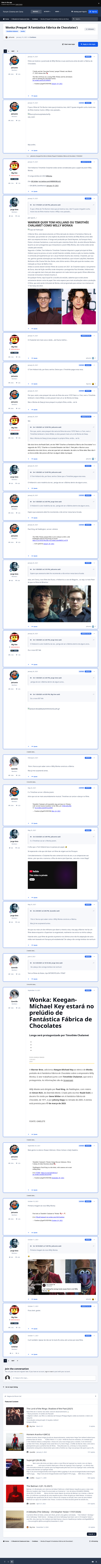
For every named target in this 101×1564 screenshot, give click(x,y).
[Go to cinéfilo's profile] (28, 1478)
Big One (14, 173)
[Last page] (17, 51)
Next (13, 51)
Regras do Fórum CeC (14, 1396)
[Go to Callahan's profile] (14, 1339)
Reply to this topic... (21, 1378)
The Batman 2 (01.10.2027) (39, 1486)
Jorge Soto (14, 210)
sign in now (49, 1371)
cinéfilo (32, 1478)
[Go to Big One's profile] (14, 165)
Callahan (14, 1347)
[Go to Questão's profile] (14, 761)
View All (90, 1534)
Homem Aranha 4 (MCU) (38, 1434)
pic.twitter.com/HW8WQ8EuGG (50, 181)
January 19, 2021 (53, 186)
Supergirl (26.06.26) (36, 1460)
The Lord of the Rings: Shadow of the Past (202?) (50, 1408)
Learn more (4, 3)
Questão (14, 769)
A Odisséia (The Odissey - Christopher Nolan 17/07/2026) (54, 1511)
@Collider (34, 181)
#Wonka (49, 176)
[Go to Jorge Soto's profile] (14, 202)
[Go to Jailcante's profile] (7, 37)
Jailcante (11, 37)
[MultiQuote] (28, 96)
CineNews (32, 37)
